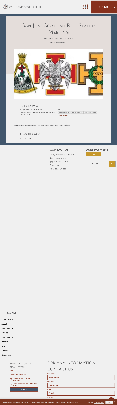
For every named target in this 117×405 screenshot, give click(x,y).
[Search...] (112, 164)
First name (51, 373)
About (4, 324)
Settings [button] (90, 402)
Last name (50, 381)
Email (12, 370)
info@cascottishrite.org (62, 154)
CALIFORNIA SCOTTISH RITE (25, 7)
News (3, 346)
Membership (7, 328)
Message (50, 397)
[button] (104, 7)
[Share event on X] (25, 138)
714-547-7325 (60, 158)
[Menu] (85, 7)
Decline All (99, 402)
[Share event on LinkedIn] (30, 138)
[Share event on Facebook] (21, 138)
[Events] (24, 350)
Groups (4, 333)
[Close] (115, 402)
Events (4, 350)
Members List (7, 337)
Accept (109, 402)
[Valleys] (24, 342)
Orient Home (7, 319)
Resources (6, 355)
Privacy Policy (73, 402)
